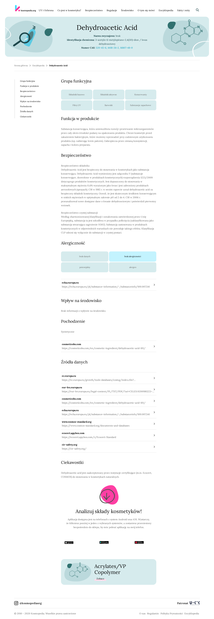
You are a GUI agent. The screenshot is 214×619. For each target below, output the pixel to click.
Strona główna (21, 65)
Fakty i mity (183, 10)
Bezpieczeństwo (94, 10)
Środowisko (127, 10)
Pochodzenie (26, 106)
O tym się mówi (146, 10)
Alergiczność (26, 96)
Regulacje (112, 10)
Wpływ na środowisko (30, 101)
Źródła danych (26, 111)
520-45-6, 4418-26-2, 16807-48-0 (114, 47)
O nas (142, 613)
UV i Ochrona (46, 10)
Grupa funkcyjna (27, 81)
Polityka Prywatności (171, 613)
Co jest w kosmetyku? (69, 10)
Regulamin (153, 613)
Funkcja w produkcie (29, 86)
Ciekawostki (25, 116)
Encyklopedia (166, 10)
